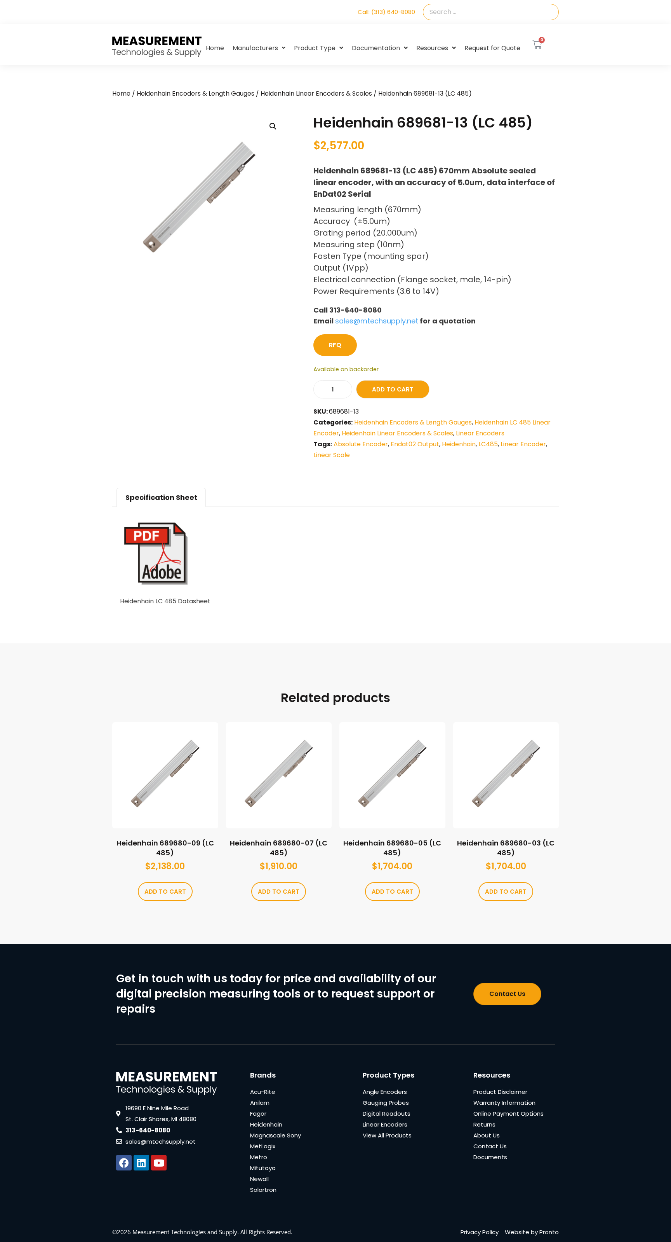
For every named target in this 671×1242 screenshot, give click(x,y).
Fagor (258, 1113)
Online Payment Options (508, 1113)
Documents (490, 1157)
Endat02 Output (415, 444)
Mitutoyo (263, 1168)
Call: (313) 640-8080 (386, 12)
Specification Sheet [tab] (161, 497)
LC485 (488, 444)
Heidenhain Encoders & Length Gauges (195, 93)
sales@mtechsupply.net (376, 321)
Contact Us (490, 1146)
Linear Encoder (523, 444)
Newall (259, 1179)
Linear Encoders (480, 433)
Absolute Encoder (361, 444)
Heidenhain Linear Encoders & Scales (316, 93)
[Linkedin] (141, 1162)
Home (215, 48)
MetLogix (262, 1146)
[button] (273, 126)
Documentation (376, 48)
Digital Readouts (386, 1113)
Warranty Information (504, 1103)
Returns (484, 1124)
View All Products (387, 1135)
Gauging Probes (386, 1103)
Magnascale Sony (275, 1135)
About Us (486, 1135)
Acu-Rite (262, 1092)
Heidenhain (459, 444)
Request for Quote (492, 48)
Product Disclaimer (500, 1092)
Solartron (263, 1190)
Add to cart (393, 389)
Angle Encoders (385, 1092)
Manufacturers (255, 48)
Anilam (259, 1103)
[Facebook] (124, 1162)
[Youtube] (159, 1162)
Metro (258, 1157)
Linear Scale (331, 455)
